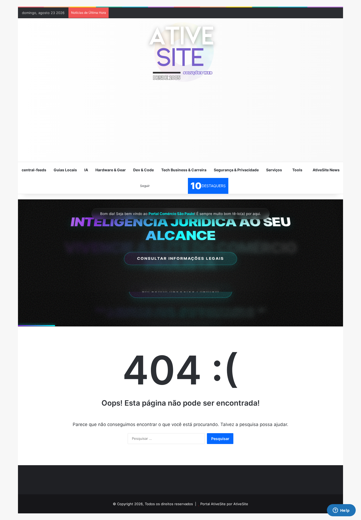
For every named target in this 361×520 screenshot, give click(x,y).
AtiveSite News (326, 170)
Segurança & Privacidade (236, 170)
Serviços (274, 170)
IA (86, 170)
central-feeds (34, 170)
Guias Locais (65, 170)
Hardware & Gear (110, 170)
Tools (297, 170)
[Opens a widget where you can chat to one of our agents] (341, 510)
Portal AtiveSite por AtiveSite (224, 504)
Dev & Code (143, 170)
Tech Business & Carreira (183, 170)
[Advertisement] (180, 124)
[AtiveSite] (180, 52)
